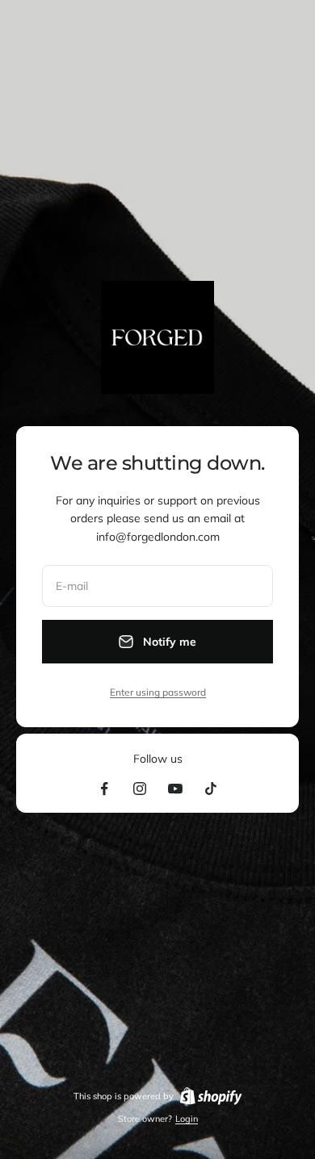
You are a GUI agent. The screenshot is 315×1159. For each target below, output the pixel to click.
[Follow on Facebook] (104, 788)
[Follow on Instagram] (140, 788)
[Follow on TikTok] (211, 788)
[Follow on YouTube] (175, 788)
